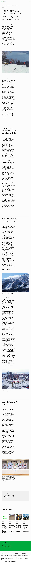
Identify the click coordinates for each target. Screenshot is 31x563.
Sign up (3, 548)
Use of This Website (24, 554)
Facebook (16, 553)
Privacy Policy (23, 553)
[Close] (30, 555)
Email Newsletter (17, 554)
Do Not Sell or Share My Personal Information (10, 561)
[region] (15, 558)
